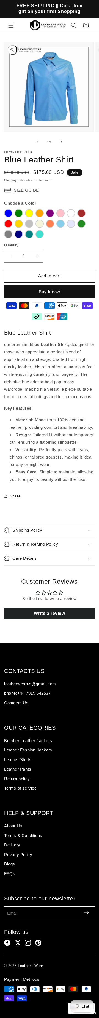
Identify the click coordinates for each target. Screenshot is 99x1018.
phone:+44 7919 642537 (27, 693)
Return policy (17, 778)
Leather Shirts (17, 759)
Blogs (9, 864)
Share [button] (15, 496)
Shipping (10, 180)
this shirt (43, 366)
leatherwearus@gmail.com (30, 683)
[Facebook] (7, 943)
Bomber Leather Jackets (28, 740)
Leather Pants (17, 769)
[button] (11, 25)
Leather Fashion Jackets (28, 750)
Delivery (12, 845)
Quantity (11, 245)
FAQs (9, 873)
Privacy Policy (18, 854)
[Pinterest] (38, 943)
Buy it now (49, 291)
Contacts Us (16, 702)
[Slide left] (37, 142)
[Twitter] (18, 943)
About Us (13, 826)
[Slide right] (62, 142)
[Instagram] (28, 943)
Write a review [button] (49, 613)
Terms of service (20, 788)
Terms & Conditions (23, 835)
